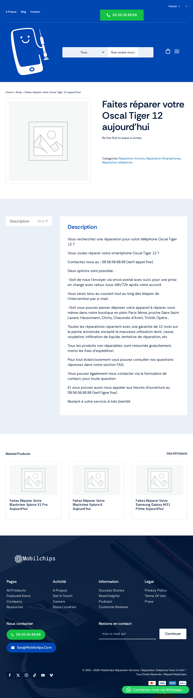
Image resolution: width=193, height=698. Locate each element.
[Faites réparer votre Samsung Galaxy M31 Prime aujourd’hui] (159, 480)
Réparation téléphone (117, 162)
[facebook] (10, 675)
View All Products (176, 453)
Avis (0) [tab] (42, 221)
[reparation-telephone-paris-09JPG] (29, 29)
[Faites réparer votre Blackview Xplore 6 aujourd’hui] (96, 480)
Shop (19, 92)
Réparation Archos (132, 158)
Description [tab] (19, 221)
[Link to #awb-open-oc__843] (177, 51)
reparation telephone (155, 670)
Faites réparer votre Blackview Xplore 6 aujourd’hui (89, 504)
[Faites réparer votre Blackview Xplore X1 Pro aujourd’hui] (33, 480)
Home (9, 92)
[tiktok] (34, 675)
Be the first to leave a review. (122, 138)
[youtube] (43, 675)
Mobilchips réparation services (120, 670)
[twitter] (18, 675)
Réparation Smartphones (163, 158)
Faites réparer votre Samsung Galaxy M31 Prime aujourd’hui (153, 504)
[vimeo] (51, 675)
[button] (155, 689)
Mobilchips (179, 674)
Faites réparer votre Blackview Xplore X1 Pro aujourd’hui (29, 504)
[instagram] (26, 675)
